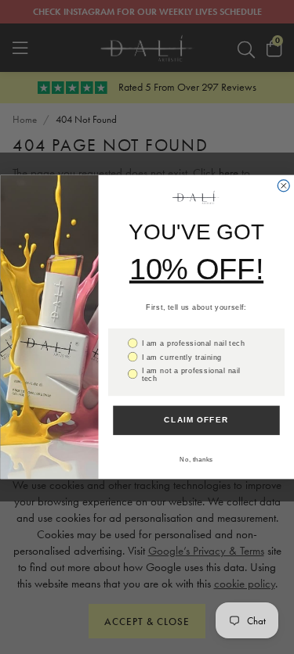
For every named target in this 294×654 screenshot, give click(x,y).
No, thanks (196, 459)
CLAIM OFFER (196, 420)
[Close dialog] (283, 186)
